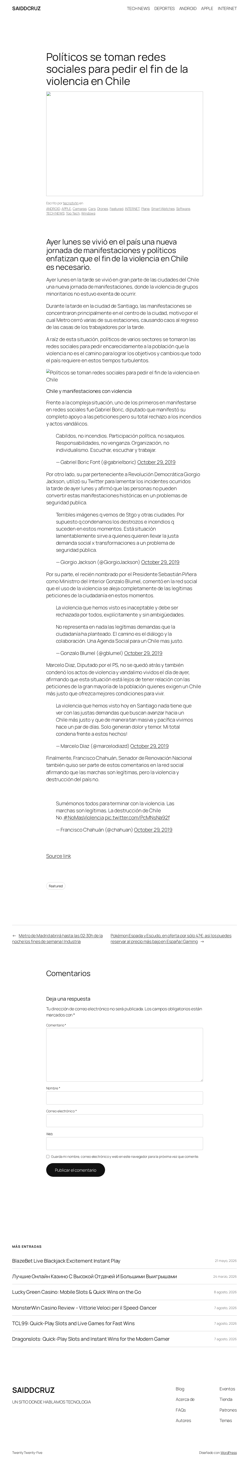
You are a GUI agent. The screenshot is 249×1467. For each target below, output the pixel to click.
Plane (145, 208)
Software (183, 208)
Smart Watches (163, 208)
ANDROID (53, 208)
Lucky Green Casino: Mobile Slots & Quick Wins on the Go (76, 1292)
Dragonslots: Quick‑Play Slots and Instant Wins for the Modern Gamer (90, 1339)
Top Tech (73, 213)
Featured (116, 208)
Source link (58, 855)
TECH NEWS (55, 213)
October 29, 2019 (156, 462)
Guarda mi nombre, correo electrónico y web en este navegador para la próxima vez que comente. (125, 1156)
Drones (102, 208)
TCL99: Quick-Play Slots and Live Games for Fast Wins (73, 1323)
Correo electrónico (61, 1111)
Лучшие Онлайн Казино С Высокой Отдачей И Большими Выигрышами (94, 1276)
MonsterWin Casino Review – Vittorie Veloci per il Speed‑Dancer (84, 1308)
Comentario (56, 1025)
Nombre (53, 1088)
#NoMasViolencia (83, 817)
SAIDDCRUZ (26, 8)
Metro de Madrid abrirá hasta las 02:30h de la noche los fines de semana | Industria (57, 938)
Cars (92, 208)
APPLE (66, 208)
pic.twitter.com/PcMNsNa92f (137, 817)
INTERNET (132, 208)
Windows (88, 213)
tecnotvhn (71, 203)
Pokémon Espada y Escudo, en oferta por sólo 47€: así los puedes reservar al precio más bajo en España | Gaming (171, 938)
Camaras (80, 208)
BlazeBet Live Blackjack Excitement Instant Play (66, 1261)
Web (49, 1134)
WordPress (229, 1452)
